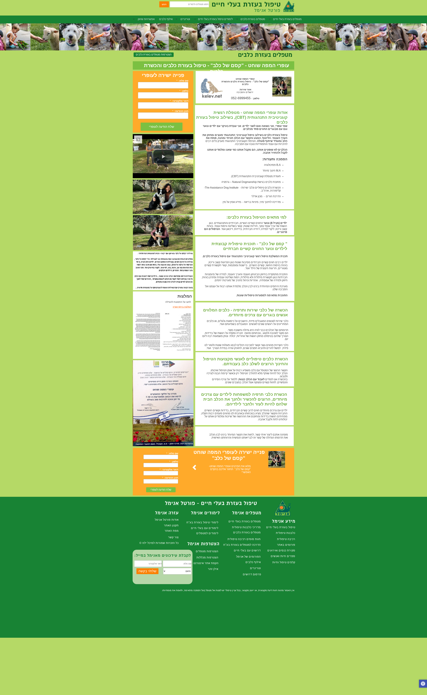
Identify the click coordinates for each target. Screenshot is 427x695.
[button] (423, 684)
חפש (164, 4)
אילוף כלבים (166, 19)
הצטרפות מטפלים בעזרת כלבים (153, 54)
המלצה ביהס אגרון (182, 306)
